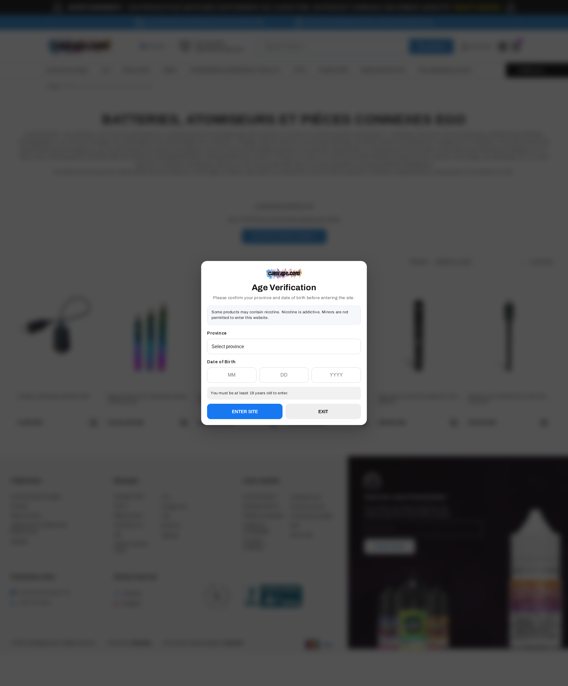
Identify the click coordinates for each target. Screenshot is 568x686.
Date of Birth (221, 362)
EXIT (323, 411)
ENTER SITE (245, 411)
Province (217, 333)
